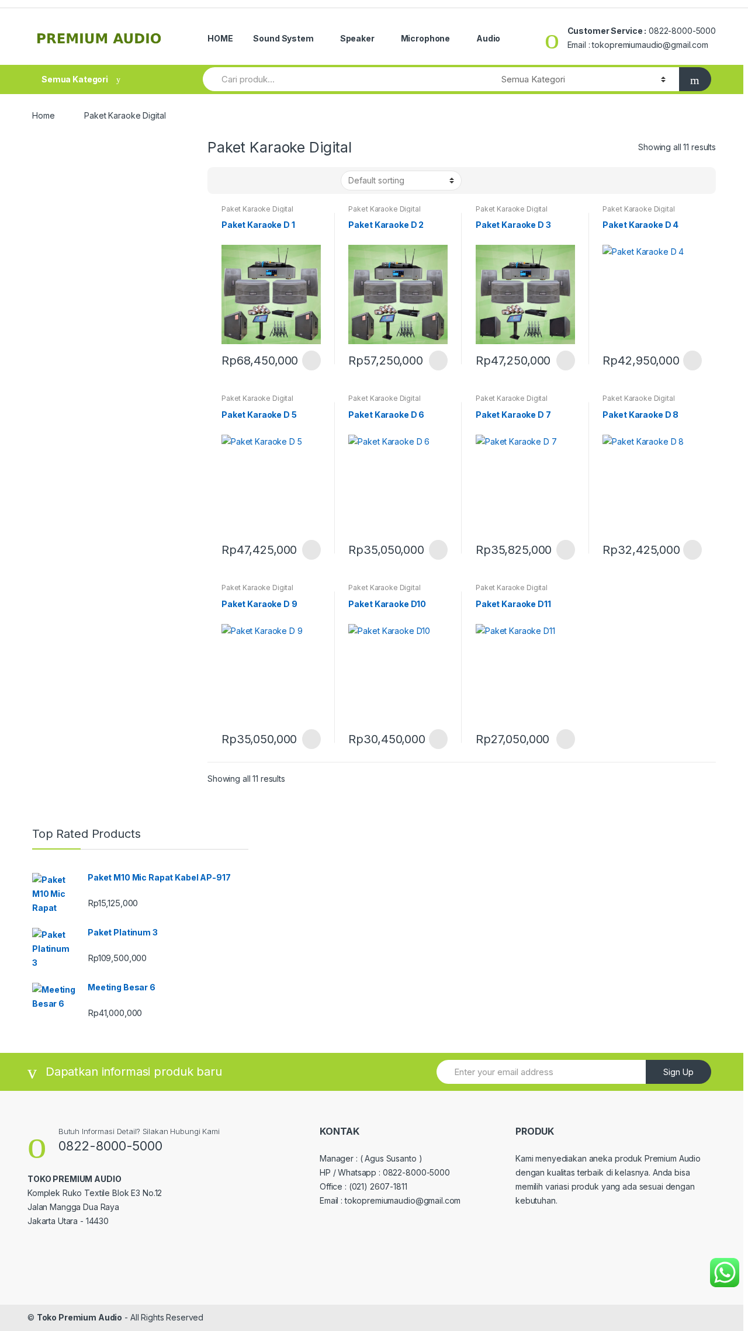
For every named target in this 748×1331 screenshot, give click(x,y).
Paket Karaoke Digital (257, 208)
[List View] (257, 180)
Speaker (357, 38)
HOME (220, 38)
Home (43, 115)
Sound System (283, 38)
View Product (310, 360)
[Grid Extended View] (240, 180)
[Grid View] (223, 180)
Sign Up (678, 1072)
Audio (488, 38)
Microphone (426, 38)
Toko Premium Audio (79, 1317)
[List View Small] (274, 180)
